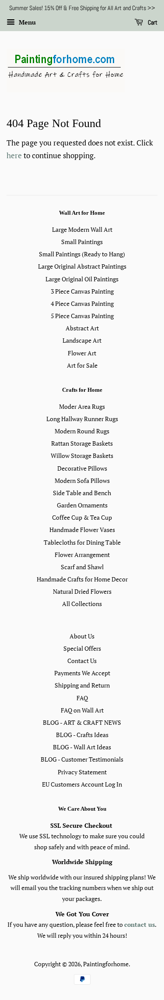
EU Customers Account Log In (82, 784)
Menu (26, 22)
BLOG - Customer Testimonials (82, 759)
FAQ (82, 698)
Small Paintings (82, 242)
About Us (82, 636)
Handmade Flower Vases (82, 529)
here (14, 155)
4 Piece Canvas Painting (82, 303)
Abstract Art (82, 328)
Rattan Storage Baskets (82, 443)
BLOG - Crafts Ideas (82, 734)
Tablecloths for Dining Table (82, 542)
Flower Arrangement (82, 554)
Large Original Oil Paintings (82, 279)
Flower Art (82, 353)
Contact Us (82, 660)
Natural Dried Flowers (82, 591)
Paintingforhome (106, 964)
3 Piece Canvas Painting (82, 291)
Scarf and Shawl (82, 567)
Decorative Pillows (82, 468)
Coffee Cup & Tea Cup (82, 517)
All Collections (82, 603)
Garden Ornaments (82, 505)
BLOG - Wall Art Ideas (82, 747)
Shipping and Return (82, 685)
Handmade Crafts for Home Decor (82, 579)
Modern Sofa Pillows (82, 480)
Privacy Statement (82, 772)
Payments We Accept (82, 673)
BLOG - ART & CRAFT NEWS (82, 722)
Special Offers (82, 648)
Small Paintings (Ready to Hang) (82, 254)
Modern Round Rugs (82, 431)
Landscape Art (82, 340)
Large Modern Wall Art (82, 229)
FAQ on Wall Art (82, 710)
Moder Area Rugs (82, 406)
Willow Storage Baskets (82, 455)
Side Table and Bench (82, 493)
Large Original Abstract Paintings (82, 266)
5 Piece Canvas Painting (82, 316)
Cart (152, 22)
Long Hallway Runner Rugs (82, 419)
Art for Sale (82, 365)
